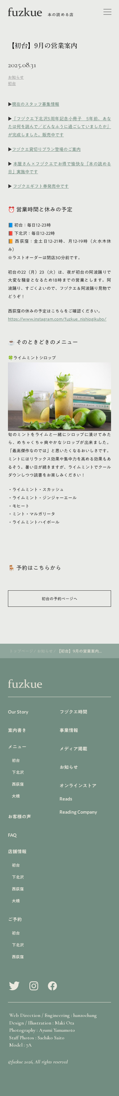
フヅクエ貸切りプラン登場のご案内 (46, 149)
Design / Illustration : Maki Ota (41, 1023)
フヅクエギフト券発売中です (41, 186)
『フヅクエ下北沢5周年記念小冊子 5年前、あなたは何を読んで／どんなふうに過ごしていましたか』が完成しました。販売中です (59, 127)
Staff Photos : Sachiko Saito (36, 1038)
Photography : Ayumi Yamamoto (42, 1030)
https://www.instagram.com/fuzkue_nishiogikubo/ (57, 319)
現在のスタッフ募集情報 (35, 104)
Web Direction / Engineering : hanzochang (53, 1015)
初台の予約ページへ (59, 599)
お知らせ (16, 77)
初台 (12, 83)
